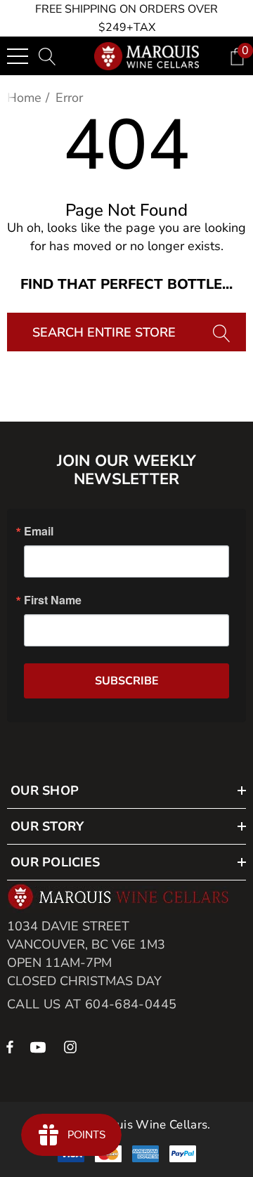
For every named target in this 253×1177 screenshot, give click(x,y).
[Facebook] (10, 1046)
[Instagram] (72, 1046)
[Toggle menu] (17, 56)
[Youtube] (40, 1046)
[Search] (223, 332)
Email (38, 531)
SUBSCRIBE (127, 681)
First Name (53, 600)
